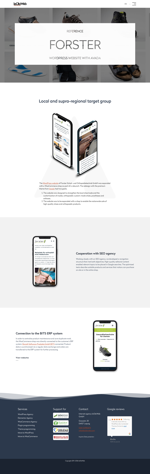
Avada (52, 189)
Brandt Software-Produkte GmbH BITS (38, 344)
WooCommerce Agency (27, 422)
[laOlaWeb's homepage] (20, 4)
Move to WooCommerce (28, 437)
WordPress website (50, 183)
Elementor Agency (25, 418)
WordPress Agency (25, 414)
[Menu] (134, 4)
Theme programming (26, 429)
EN (126, 4)
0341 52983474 (85, 428)
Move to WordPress (26, 433)
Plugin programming (26, 426)
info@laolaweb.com (87, 431)
